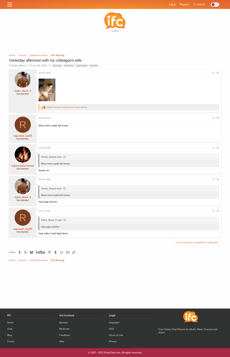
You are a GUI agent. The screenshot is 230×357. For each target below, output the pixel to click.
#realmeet (68, 65)
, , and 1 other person (67, 107)
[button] (10, 5)
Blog (9, 335)
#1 (218, 73)
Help (61, 341)
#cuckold (57, 65)
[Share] (213, 73)
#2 (218, 118)
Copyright (114, 322)
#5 (218, 211)
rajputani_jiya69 (22, 135)
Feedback (64, 335)
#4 (218, 179)
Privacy (113, 341)
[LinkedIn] (37, 252)
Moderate (64, 328)
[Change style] (214, 4)
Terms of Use (116, 335)
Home (10, 322)
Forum (10, 341)
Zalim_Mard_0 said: (51, 220)
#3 (218, 148)
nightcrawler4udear (22, 165)
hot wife (93, 65)
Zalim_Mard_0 (19, 65)
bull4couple (81, 65)
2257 (111, 328)
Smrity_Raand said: (51, 157)
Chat (9, 328)
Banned (63, 322)
